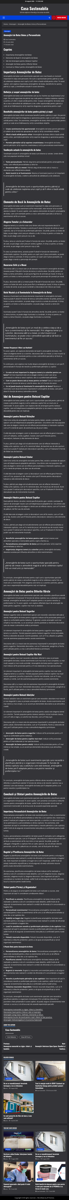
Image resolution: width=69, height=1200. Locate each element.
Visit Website (11, 1037)
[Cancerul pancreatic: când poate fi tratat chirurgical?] (19, 1172)
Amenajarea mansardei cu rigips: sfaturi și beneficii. (23, 1009)
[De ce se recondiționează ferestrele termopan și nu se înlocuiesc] (19, 1071)
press (6, 1088)
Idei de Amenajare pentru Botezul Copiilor (22, 61)
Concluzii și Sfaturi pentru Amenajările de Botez (24, 67)
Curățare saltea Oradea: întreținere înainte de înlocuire (18, 1155)
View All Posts (25, 1037)
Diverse (8, 1149)
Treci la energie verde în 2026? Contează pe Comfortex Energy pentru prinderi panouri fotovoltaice (49, 1085)
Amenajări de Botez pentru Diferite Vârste (21, 64)
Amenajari (7, 31)
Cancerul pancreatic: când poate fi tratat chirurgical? (17, 1185)
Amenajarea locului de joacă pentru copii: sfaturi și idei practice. (28, 1017)
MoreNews (41, 1198)
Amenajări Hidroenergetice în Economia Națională (23, 1020)
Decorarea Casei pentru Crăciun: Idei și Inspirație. (22, 1012)
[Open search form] (49, 17)
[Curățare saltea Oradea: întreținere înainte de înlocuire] (19, 1142)
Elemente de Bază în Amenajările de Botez (22, 58)
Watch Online (61, 17)
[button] (4, 18)
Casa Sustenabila (34, 8)
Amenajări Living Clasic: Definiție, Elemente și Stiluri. (23, 1015)
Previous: (18, 1046)
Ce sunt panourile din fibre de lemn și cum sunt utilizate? (18, 1117)
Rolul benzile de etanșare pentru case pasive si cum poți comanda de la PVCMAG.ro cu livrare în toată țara (50, 1186)
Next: (50, 1046)
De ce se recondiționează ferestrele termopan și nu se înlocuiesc (15, 1084)
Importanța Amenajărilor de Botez (19, 55)
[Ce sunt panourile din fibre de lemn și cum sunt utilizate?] (19, 1103)
